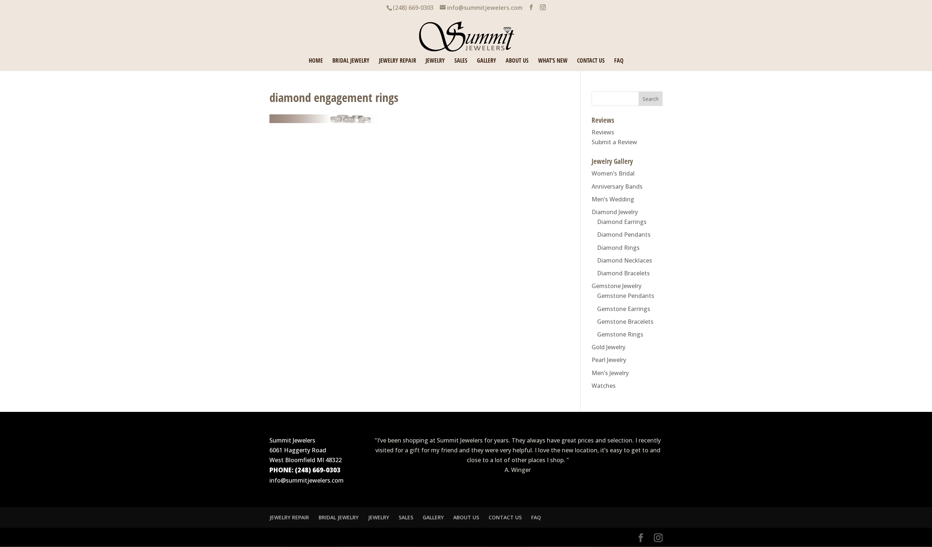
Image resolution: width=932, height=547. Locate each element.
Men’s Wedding (613, 199)
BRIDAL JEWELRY (351, 61)
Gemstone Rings (620, 334)
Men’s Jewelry (610, 373)
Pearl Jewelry (609, 360)
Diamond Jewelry (615, 212)
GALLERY (486, 61)
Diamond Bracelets (623, 273)
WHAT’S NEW (553, 61)
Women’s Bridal (613, 173)
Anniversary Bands (617, 186)
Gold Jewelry (608, 347)
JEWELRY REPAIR (397, 61)
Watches (604, 386)
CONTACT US (591, 61)
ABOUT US (517, 61)
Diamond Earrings (622, 222)
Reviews (603, 132)
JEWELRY (435, 61)
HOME (316, 61)
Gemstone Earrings (623, 309)
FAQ (619, 61)
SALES (460, 61)
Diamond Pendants (624, 235)
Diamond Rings (618, 248)
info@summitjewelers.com (306, 480)
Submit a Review (614, 142)
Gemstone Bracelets (625, 322)
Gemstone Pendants (625, 296)
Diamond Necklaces (624, 260)
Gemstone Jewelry (616, 286)
